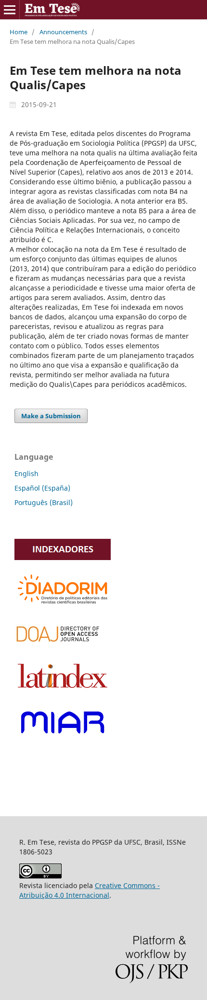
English (26, 473)
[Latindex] (62, 690)
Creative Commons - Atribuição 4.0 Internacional (89, 890)
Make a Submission (51, 415)
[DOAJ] (62, 645)
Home (18, 31)
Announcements (63, 31)
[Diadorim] (62, 605)
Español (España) (42, 488)
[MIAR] (62, 738)
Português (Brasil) (43, 502)
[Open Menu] (9, 9)
